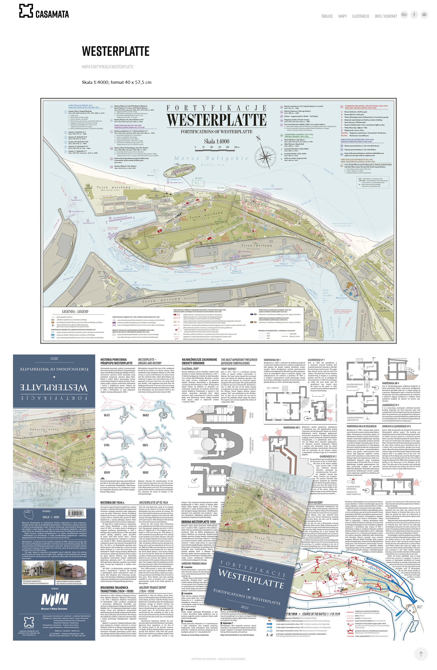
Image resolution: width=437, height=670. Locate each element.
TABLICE (327, 16)
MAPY (342, 16)
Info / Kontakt (386, 16)
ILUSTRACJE (360, 16)
